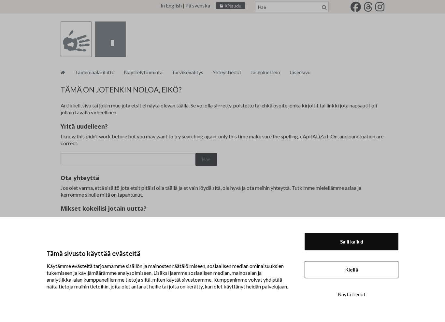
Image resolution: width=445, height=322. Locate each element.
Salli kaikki (351, 242)
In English (171, 5)
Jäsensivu (299, 72)
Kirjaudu (232, 5)
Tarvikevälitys (187, 72)
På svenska (197, 5)
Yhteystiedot (226, 72)
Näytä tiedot (352, 294)
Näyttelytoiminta (143, 72)
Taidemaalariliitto (95, 72)
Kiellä (351, 270)
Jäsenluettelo (265, 72)
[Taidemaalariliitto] (63, 72)
